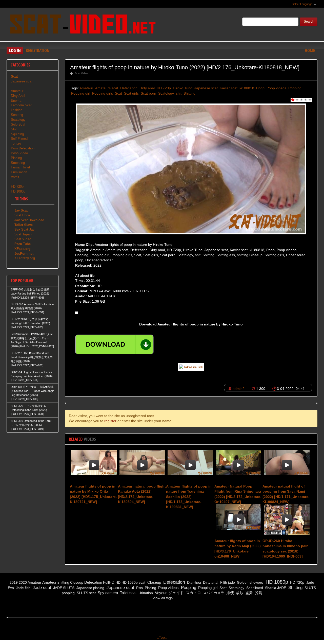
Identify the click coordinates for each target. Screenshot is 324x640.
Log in (15, 50)
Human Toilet (20, 167)
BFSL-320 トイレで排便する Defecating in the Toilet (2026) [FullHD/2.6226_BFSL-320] (29, 410)
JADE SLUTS (63, 588)
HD (117, 582)
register (110, 421)
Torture (16, 143)
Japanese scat (205, 88)
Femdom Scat (21, 105)
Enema (16, 100)
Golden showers (249, 582)
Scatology (165, 93)
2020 (23, 582)
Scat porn (148, 93)
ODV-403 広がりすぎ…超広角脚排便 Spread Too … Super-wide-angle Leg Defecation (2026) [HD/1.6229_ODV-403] (32, 393)
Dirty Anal (18, 96)
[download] (114, 344)
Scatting (17, 115)
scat (142, 582)
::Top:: (162, 637)
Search (309, 21)
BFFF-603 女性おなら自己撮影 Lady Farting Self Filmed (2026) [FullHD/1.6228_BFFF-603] (30, 293)
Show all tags (162, 598)
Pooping (294, 88)
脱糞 (258, 593)
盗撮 (249, 593)
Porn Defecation (22, 148)
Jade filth (22, 588)
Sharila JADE (275, 588)
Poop (260, 88)
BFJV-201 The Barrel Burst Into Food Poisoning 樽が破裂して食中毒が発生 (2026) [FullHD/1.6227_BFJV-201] (32, 359)
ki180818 (246, 88)
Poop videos (276, 88)
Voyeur (160, 593)
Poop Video (19, 153)
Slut (14, 129)
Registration (38, 50)
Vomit (15, 177)
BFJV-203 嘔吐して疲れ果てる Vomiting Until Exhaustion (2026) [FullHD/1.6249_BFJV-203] (30, 323)
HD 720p (163, 88)
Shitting (189, 93)
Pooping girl (80, 93)
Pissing (16, 158)
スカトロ (193, 593)
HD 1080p (18, 191)
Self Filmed (19, 139)
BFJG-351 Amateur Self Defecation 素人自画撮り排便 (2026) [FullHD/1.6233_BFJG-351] (32, 308)
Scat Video (81, 73)
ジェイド (176, 593)
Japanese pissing (89, 588)
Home (310, 50)
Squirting (17, 134)
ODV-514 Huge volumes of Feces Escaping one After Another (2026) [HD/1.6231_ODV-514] (32, 376)
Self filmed (254, 588)
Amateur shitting (55, 582)
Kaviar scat (228, 88)
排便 (229, 593)
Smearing (18, 163)
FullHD (108, 582)
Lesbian (16, 110)
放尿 (239, 593)
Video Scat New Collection (82, 25)
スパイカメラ (213, 593)
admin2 (239, 389)
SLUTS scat (86, 593)
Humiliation (19, 172)
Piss (139, 588)
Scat (118, 93)
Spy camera (107, 593)
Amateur (86, 88)
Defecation (128, 88)
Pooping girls (102, 93)
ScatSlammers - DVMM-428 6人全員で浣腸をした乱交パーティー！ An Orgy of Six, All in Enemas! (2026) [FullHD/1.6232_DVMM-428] (32, 340)
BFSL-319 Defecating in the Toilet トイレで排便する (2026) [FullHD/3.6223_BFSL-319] (31, 424)
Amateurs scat (106, 88)
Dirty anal (146, 88)
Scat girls (131, 93)
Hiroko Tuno (182, 88)
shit (178, 93)
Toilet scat (127, 593)
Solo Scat (18, 124)
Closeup (76, 582)
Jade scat (41, 587)
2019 (14, 582)
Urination (145, 593)
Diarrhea (193, 582)
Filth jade (227, 582)
